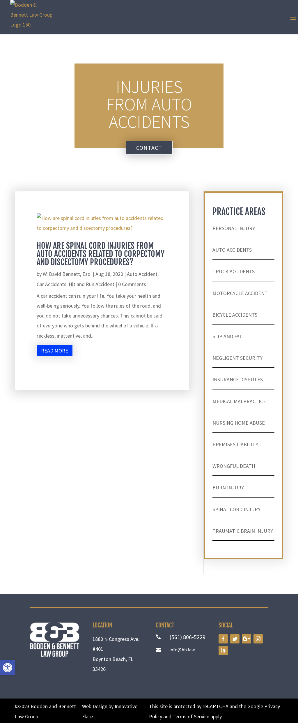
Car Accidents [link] (51, 284)
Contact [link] (149, 147)
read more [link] (54, 350)
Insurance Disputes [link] (237, 379)
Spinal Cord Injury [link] (236, 509)
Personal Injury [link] (233, 228)
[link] (7, 667)
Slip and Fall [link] (228, 336)
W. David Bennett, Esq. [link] (67, 274)
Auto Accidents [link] (232, 249)
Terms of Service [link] (191, 716)
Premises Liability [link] (235, 444)
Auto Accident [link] (142, 274)
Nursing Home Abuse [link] (238, 422)
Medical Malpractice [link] (239, 401)
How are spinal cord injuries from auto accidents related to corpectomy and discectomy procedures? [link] (100, 254)
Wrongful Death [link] (233, 466)
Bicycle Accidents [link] (234, 314)
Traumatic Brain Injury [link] (242, 531)
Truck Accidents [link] (233, 271)
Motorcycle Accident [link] (240, 293)
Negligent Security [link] (237, 358)
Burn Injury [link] (228, 487)
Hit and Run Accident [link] (91, 284)
